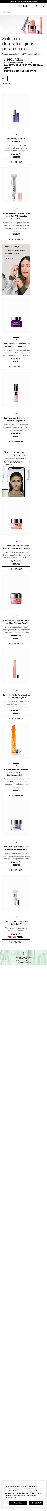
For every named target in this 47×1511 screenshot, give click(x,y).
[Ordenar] (12, 78)
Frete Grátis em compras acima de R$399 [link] (24, 1)
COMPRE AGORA (16, 162)
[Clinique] (23, 6)
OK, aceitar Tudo (35, 1503)
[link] (16, 110)
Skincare (7, 12)
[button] (43, 6)
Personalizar (18, 1503)
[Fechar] (43, 1483)
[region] (24, 1494)
